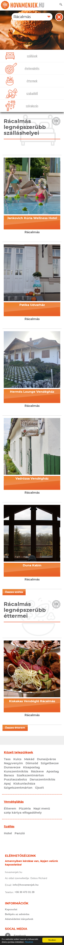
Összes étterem (15, 728)
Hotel (8, 833)
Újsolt (39, 787)
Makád (29, 759)
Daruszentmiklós (42, 779)
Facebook (20, 935)
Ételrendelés (32, 69)
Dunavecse (12, 767)
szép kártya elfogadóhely (23, 812)
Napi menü (41, 808)
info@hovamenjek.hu (26, 884)
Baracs (9, 775)
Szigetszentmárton (18, 787)
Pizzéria (25, 808)
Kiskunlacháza (24, 783)
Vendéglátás (14, 801)
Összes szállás (14, 592)
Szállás (9, 826)
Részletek (29, 942)
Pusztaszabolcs (15, 779)
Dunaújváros (46, 759)
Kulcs (17, 759)
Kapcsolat (11, 909)
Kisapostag (31, 767)
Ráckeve (37, 771)
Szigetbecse (50, 763)
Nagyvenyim (13, 763)
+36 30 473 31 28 (24, 892)
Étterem (10, 808)
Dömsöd (32, 763)
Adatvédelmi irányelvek (19, 919)
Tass (7, 759)
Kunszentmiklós (16, 771)
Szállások (32, 56)
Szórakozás (32, 106)
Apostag (52, 771)
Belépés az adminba (17, 914)
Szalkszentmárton (30, 775)
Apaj (7, 783)
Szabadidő (32, 94)
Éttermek (32, 81)
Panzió (20, 833)
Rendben (52, 940)
